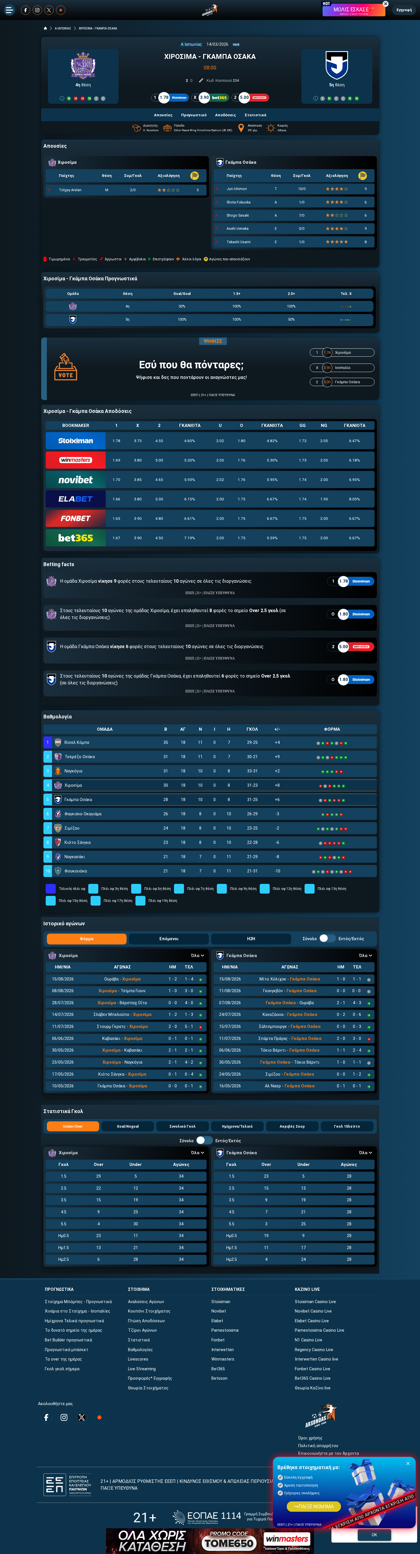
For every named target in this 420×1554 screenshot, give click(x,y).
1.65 (116, 518)
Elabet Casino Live (312, 1321)
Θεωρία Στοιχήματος (148, 1388)
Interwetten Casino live (316, 1359)
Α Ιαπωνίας (191, 44)
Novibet (218, 1311)
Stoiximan (220, 1301)
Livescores (138, 1359)
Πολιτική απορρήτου (318, 1445)
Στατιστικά (139, 1340)
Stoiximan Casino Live (315, 1301)
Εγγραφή (404, 10)
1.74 (303, 479)
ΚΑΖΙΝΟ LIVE (307, 1289)
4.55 (159, 440)
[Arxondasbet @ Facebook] (25, 10)
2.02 (220, 440)
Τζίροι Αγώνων (142, 1330)
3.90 (138, 518)
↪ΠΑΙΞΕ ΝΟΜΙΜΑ (314, 1506)
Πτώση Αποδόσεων (146, 1321)
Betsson (219, 1378)
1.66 (116, 499)
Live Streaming (142, 1369)
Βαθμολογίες (140, 1349)
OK (374, 1534)
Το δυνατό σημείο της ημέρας (73, 1330)
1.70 (116, 479)
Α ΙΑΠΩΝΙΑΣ (63, 28)
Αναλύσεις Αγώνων (146, 1301)
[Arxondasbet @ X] (49, 10)
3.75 (138, 440)
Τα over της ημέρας (63, 1359)
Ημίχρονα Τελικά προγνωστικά (74, 1321)
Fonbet (218, 1340)
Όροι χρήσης (310, 1438)
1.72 (303, 440)
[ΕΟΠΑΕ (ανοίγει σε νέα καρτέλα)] (230, 1517)
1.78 (116, 440)
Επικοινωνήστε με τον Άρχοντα (328, 1453)
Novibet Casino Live (313, 1311)
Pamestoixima (225, 1330)
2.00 (324, 479)
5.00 (159, 460)
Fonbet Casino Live (312, 1369)
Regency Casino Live (314, 1349)
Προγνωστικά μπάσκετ (66, 1349)
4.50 (159, 538)
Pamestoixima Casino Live (319, 1330)
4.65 (159, 479)
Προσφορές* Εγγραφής (150, 1378)
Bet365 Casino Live (313, 1378)
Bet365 (218, 1369)
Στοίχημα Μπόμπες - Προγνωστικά (78, 1301)
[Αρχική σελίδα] (45, 28)
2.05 (324, 440)
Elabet (217, 1321)
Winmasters (222, 1359)
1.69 (116, 460)
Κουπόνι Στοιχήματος (149, 1311)
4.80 (159, 518)
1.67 (116, 538)
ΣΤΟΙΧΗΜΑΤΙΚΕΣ (228, 1289)
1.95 (324, 499)
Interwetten (222, 1349)
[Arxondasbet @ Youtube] (60, 10)
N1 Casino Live (308, 1340)
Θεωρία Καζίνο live (313, 1388)
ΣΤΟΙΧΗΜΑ (139, 1289)
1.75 (241, 499)
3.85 (138, 479)
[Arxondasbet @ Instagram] (37, 10)
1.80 (241, 440)
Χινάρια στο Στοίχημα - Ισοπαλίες (77, 1311)
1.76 (241, 460)
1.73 (303, 460)
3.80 (138, 460)
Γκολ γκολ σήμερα (62, 1369)
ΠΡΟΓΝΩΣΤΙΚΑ (59, 1289)
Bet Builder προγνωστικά (68, 1340)
